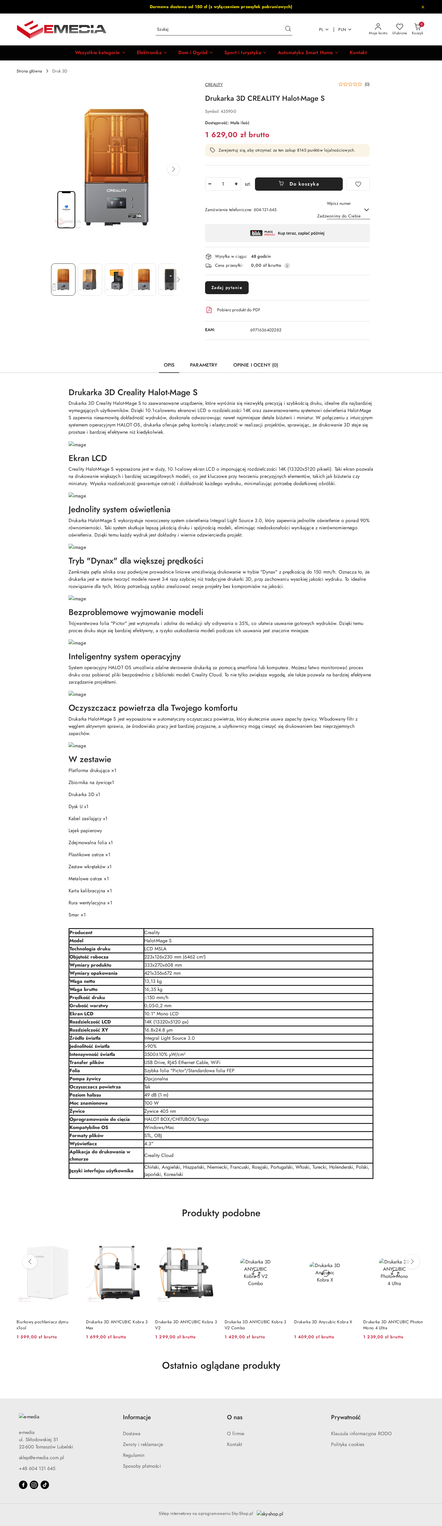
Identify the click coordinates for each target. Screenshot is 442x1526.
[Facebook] (23, 1485)
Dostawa (131, 1433)
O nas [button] (234, 1417)
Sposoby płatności (142, 1466)
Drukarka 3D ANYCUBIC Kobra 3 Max (117, 1325)
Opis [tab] (169, 365)
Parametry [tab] (203, 365)
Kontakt (234, 1444)
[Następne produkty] (412, 1262)
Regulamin (133, 1455)
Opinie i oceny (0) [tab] (255, 365)
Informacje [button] (137, 1417)
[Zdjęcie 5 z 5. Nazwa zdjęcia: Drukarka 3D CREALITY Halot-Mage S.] (170, 279)
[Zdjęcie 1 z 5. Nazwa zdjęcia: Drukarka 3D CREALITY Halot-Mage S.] (63, 279)
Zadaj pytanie (227, 288)
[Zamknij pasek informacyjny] (422, 7)
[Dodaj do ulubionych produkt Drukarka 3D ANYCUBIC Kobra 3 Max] (141, 1238)
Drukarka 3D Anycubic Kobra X (323, 1322)
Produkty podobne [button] (221, 1213)
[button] (100, 52)
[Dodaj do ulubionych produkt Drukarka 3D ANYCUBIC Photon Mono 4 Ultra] (418, 1238)
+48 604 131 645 (37, 1468)
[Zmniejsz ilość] (209, 184)
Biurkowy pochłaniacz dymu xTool (42, 1325)
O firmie (235, 1433)
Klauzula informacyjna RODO (361, 1433)
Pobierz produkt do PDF (238, 310)
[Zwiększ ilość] (236, 184)
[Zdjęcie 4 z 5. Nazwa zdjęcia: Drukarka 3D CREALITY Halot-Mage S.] (144, 279)
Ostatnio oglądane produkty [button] (221, 1365)
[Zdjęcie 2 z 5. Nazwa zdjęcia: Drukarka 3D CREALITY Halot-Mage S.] (90, 279)
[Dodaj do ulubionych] (358, 184)
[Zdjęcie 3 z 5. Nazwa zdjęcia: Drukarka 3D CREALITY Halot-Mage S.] (117, 279)
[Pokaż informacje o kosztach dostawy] (287, 265)
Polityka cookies (347, 1444)
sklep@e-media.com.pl (41, 1457)
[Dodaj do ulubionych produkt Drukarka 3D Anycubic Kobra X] (349, 1238)
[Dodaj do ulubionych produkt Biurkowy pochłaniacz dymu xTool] (71, 1238)
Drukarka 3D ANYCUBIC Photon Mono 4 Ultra (393, 1325)
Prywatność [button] (346, 1417)
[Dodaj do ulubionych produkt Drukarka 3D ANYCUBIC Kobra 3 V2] (210, 1238)
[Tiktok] (45, 1485)
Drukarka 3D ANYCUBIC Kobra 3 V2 (186, 1325)
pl (321, 29)
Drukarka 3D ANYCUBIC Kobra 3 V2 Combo (256, 1325)
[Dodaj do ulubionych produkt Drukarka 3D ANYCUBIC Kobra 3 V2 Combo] (279, 1238)
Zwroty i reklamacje (143, 1444)
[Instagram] (34, 1485)
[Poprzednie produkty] (29, 1262)
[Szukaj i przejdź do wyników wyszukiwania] (288, 29)
